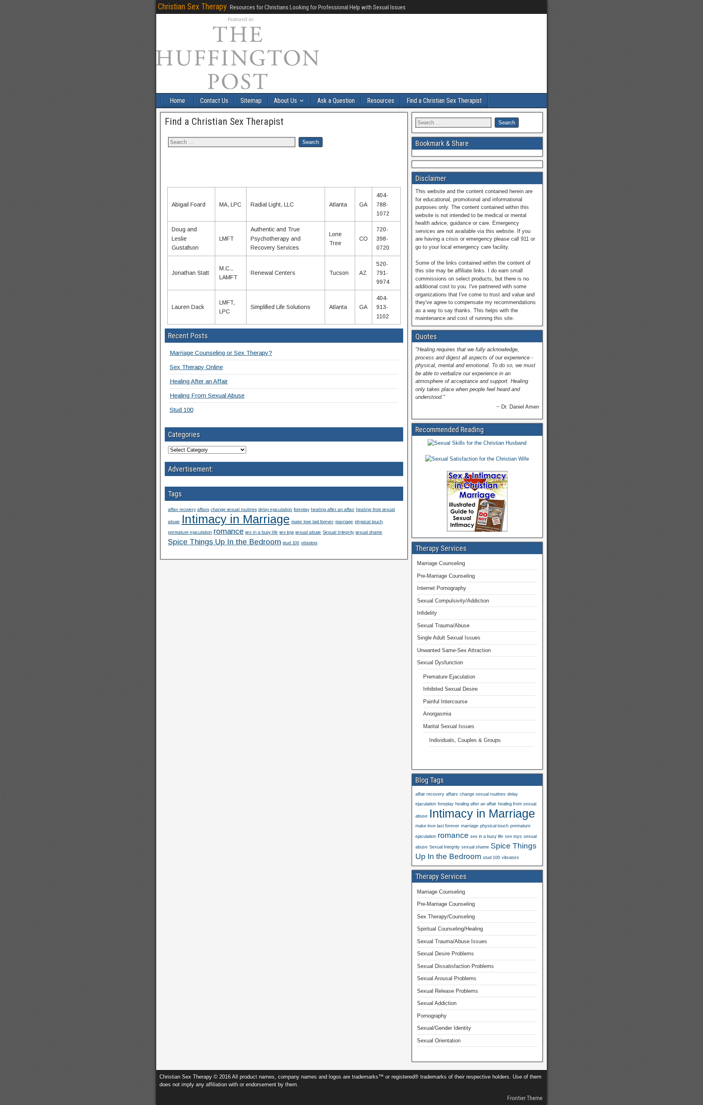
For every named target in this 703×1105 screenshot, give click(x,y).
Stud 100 (181, 409)
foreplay (301, 509)
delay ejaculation (275, 509)
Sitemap (251, 100)
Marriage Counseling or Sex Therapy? (221, 352)
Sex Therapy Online (196, 366)
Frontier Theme (525, 1098)
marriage (344, 521)
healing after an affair (332, 509)
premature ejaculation (190, 532)
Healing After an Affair (199, 381)
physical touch (369, 521)
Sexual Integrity (338, 532)
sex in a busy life (261, 532)
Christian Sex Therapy (192, 6)
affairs (203, 509)
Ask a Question (336, 100)
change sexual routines (234, 509)
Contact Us (214, 100)
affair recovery (182, 509)
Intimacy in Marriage (235, 519)
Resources (380, 100)
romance (229, 531)
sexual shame (369, 532)
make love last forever (312, 521)
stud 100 (291, 542)
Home (177, 100)
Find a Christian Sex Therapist (444, 100)
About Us (285, 100)
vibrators (309, 542)
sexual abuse (308, 532)
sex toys (286, 532)
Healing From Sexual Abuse (207, 395)
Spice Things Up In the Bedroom (224, 541)
